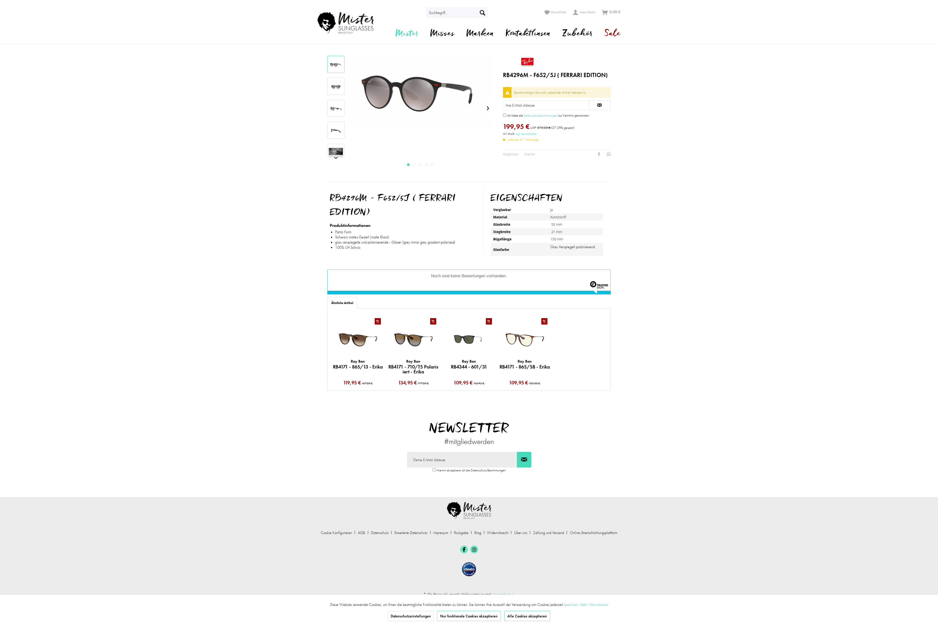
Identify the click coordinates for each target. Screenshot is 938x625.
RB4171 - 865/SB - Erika (525, 364)
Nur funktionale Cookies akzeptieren (469, 616)
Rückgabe (461, 532)
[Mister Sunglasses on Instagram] (474, 549)
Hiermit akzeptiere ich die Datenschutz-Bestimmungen (471, 470)
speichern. (572, 604)
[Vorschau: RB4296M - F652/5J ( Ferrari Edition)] (335, 64)
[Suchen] (482, 12)
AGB (361, 532)
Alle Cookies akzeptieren (527, 616)
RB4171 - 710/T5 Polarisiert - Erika (413, 366)
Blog (477, 532)
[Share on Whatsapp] (609, 154)
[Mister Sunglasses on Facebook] (464, 549)
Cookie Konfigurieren (336, 532)
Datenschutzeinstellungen (411, 616)
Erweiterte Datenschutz (410, 532)
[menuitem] (419, 12)
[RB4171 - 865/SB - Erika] (525, 339)
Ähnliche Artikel (342, 303)
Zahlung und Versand (548, 532)
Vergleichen (510, 154)
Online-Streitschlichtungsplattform (593, 532)
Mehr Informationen (594, 604)
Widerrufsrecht (497, 532)
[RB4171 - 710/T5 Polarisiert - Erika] (413, 339)
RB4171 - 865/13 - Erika (358, 364)
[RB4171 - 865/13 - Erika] (358, 339)
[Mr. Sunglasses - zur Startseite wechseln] (349, 23)
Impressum (440, 532)
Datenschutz (380, 532)
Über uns (520, 532)
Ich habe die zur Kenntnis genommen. (548, 115)
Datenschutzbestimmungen (541, 115)
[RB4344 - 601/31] (469, 339)
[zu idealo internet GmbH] (469, 569)
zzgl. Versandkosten (526, 134)
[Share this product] (599, 154)
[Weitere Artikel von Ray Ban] (557, 62)
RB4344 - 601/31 (469, 364)
